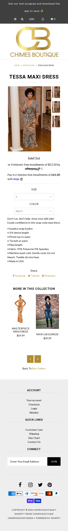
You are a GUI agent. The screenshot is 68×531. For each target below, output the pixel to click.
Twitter (35, 275)
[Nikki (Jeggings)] (47, 327)
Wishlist (34, 412)
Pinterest (49, 275)
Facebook (20, 275)
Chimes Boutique (44, 510)
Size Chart (34, 437)
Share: (34, 270)
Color (34, 203)
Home (17, 65)
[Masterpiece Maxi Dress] (20, 322)
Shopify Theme (23, 514)
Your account (34, 400)
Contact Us (34, 441)
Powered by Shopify (48, 518)
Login (34, 408)
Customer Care (34, 429)
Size (34, 189)
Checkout (34, 404)
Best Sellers (29, 65)
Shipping (34, 433)
